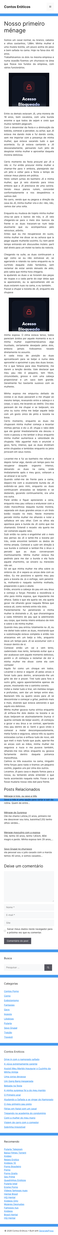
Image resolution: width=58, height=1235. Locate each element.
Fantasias (9, 1005)
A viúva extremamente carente (20, 1064)
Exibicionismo (11, 1000)
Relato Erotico (11, 1159)
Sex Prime (9, 1176)
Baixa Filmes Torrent (15, 1152)
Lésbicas (9, 1018)
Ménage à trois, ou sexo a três (20, 796)
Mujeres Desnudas (14, 1204)
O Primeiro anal (12, 1095)
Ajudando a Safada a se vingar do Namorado (28, 1099)
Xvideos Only (11, 1201)
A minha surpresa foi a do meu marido (25, 1090)
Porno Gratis (11, 1173)
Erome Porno (11, 1187)
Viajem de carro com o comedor (21, 1122)
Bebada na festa (13, 1085)
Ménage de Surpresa (15, 812)
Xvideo (7, 1156)
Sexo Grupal (10, 1028)
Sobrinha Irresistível (14, 1127)
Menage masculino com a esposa (22, 832)
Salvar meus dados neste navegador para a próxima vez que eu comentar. (29, 931)
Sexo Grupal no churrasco (18, 849)
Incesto (8, 1014)
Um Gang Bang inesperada (18, 1081)
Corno (7, 996)
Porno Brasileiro (12, 1166)
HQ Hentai (9, 1197)
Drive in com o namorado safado (21, 1059)
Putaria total (10, 1183)
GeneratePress (46, 1230)
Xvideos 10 (10, 1163)
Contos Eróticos (17, 7)
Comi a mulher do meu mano (19, 1118)
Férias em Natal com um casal (20, 1108)
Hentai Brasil (11, 1194)
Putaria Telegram (13, 1149)
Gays (7, 1009)
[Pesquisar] (48, 967)
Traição (8, 1032)
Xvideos (8, 1211)
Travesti (8, 1037)
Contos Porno (11, 991)
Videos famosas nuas (16, 1190)
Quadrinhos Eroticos (15, 1180)
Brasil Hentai (11, 1214)
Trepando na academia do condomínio (25, 1113)
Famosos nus (11, 1207)
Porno (7, 1170)
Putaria (8, 1023)
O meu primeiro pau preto (18, 1104)
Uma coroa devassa (15, 1076)
